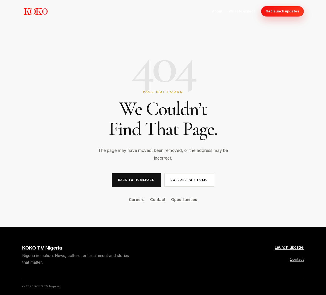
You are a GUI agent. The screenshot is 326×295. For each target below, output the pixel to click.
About (217, 11)
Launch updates (289, 247)
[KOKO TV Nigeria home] (35, 11)
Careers (136, 199)
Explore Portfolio (189, 180)
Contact (157, 199)
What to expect (242, 11)
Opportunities (184, 199)
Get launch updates (282, 11)
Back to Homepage (136, 180)
